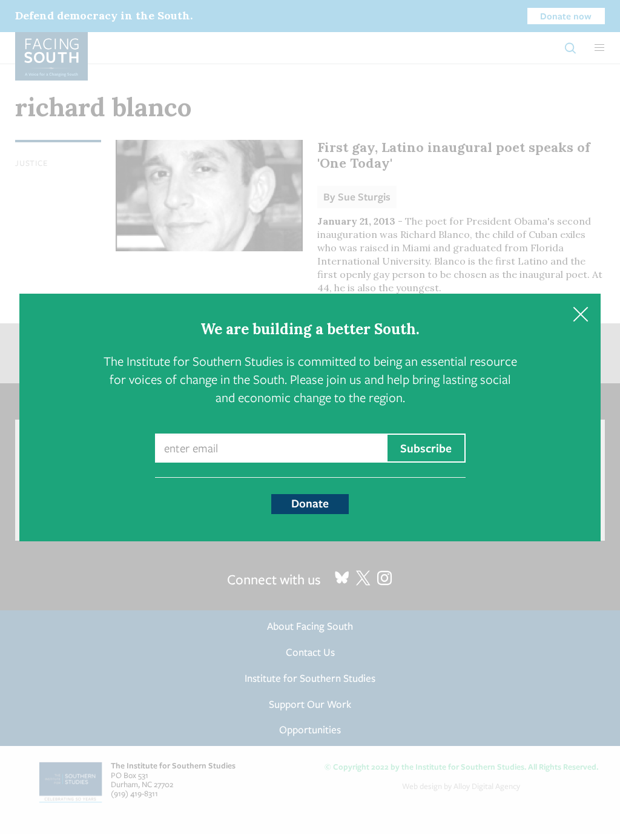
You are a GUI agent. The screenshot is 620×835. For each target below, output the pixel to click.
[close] (580, 314)
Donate (310, 503)
